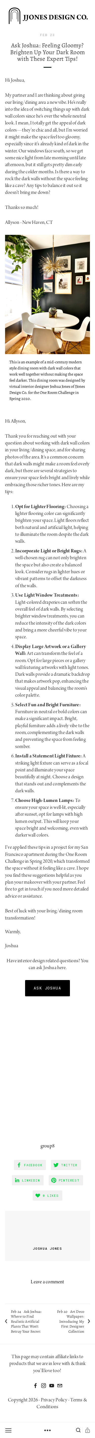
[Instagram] (43, 1385)
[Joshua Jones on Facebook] (35, 1385)
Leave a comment (47, 1282)
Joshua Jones (47, 1248)
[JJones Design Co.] (51, 1385)
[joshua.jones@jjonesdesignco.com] (59, 1385)
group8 (47, 1146)
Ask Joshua (48, 987)
